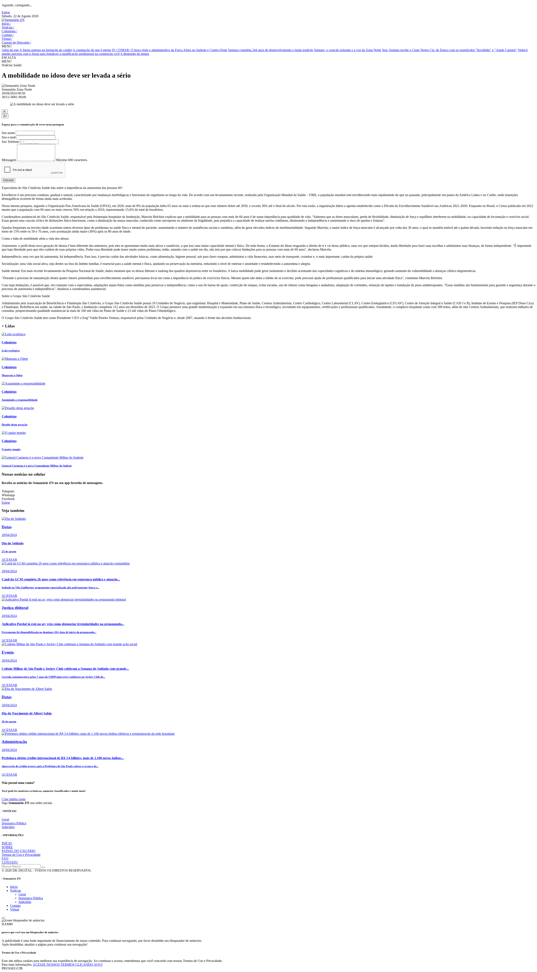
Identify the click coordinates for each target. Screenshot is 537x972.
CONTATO (10, 862)
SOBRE (7, 847)
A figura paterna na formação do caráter (46, 50)
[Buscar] (43, 867)
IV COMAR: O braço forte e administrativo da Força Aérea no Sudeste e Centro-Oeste (169, 50)
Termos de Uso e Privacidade (21, 854)
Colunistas (9, 31)
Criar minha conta (13, 799)
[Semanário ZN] (13, 20)
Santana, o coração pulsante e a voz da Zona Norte (347, 50)
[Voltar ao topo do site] (3, 917)
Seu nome (8, 133)
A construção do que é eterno (92, 50)
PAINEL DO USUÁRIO (18, 851)
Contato (8, 35)
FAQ (5, 858)
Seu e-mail (9, 137)
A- (4, 111)
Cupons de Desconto (16, 42)
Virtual (7, 38)
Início (6, 23)
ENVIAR (8, 180)
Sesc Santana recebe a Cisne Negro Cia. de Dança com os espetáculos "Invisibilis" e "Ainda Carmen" (449, 50)
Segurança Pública (14, 823)
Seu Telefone (10, 141)
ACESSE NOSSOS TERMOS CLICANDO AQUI (67, 964)
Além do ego (10, 50)
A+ (5, 116)
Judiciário (8, 827)
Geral (5, 819)
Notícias (8, 27)
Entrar (6, 12)
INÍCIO (7, 843)
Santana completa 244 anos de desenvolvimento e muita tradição (270, 50)
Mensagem (9, 160)
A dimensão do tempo (134, 54)
